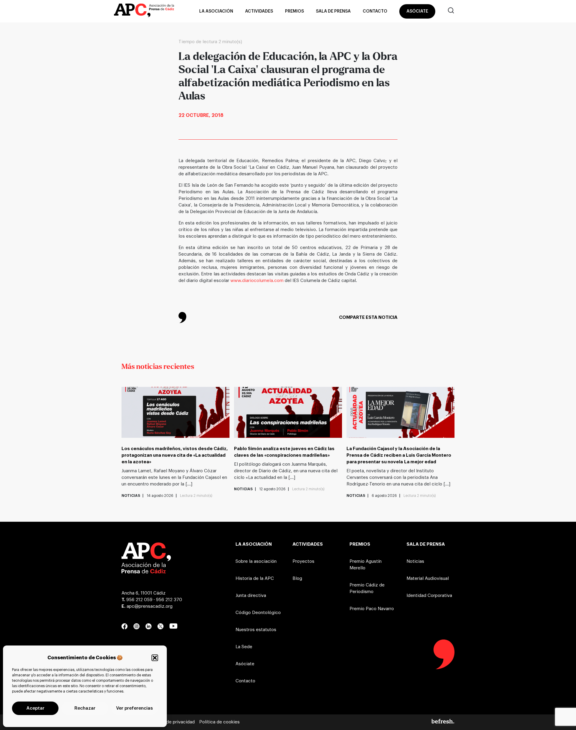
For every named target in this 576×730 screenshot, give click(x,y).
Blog (297, 578)
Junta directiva (251, 595)
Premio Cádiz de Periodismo (367, 588)
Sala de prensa (333, 11)
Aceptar (35, 708)
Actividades (259, 11)
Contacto (375, 11)
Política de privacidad (172, 722)
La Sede (244, 647)
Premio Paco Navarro (372, 609)
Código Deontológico (258, 612)
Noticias (415, 561)
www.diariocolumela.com (257, 280)
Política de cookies (219, 722)
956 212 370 (169, 600)
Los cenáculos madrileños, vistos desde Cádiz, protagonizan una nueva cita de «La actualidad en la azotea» (175, 455)
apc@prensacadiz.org (149, 606)
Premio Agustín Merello (366, 564)
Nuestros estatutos (256, 630)
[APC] (144, 11)
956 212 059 (139, 600)
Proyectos (303, 561)
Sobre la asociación (256, 561)
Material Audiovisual (427, 578)
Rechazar (84, 708)
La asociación (216, 11)
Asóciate (417, 11)
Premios (294, 11)
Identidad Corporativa (429, 595)
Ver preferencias (134, 708)
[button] (155, 658)
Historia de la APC (255, 578)
